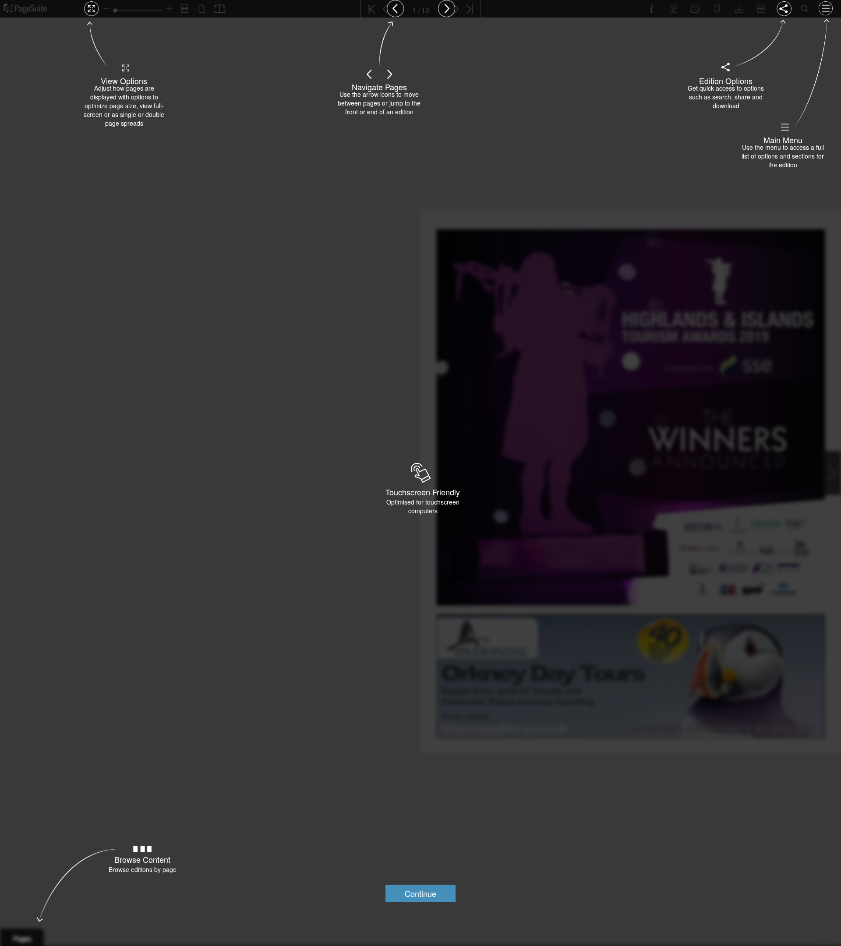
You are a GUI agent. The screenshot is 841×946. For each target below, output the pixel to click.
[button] (420, 893)
